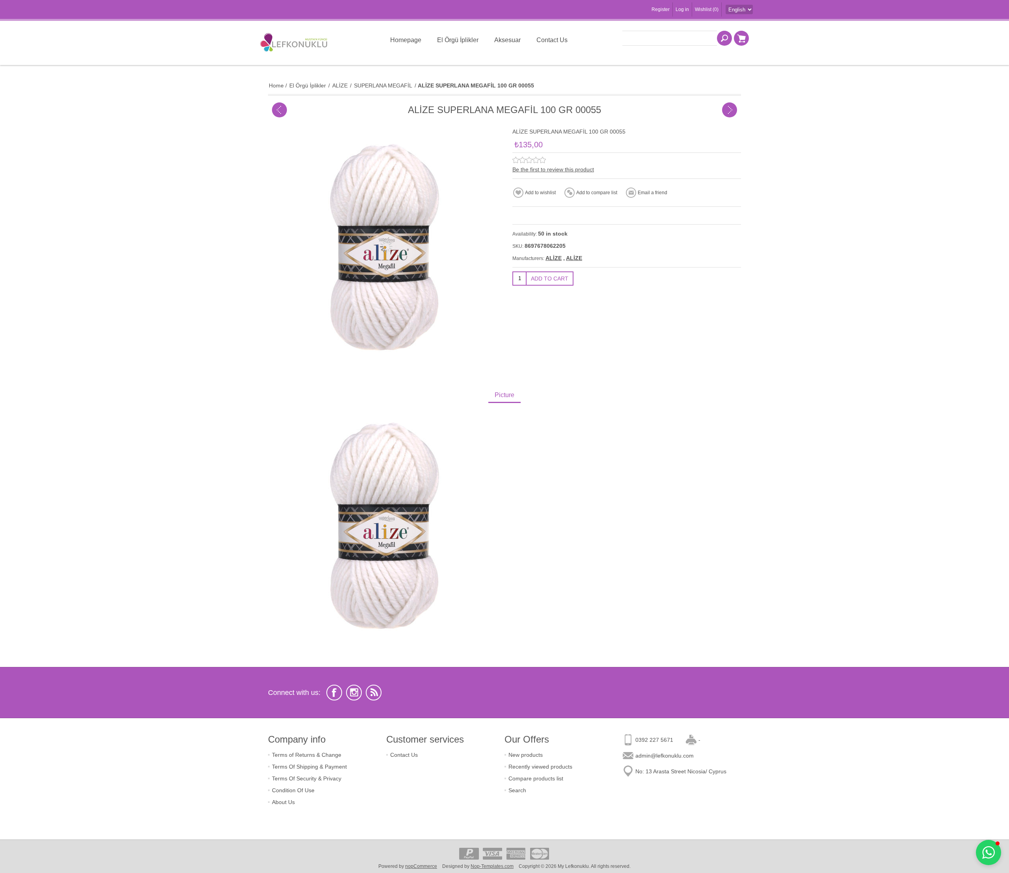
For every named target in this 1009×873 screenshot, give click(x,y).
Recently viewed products (540, 766)
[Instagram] (354, 692)
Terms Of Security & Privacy (306, 778)
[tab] (504, 395)
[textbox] (669, 38)
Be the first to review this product (553, 169)
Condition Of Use (293, 790)
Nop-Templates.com (492, 866)
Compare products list (535, 778)
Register (661, 9)
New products (525, 755)
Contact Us (404, 755)
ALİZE (553, 258)
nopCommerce (421, 866)
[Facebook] (334, 692)
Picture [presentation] (504, 395)
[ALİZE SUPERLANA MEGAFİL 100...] (279, 109)
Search (517, 790)
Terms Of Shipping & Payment (309, 766)
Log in (682, 9)
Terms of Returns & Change (306, 755)
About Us (283, 802)
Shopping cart (741, 38)
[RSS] (374, 692)
